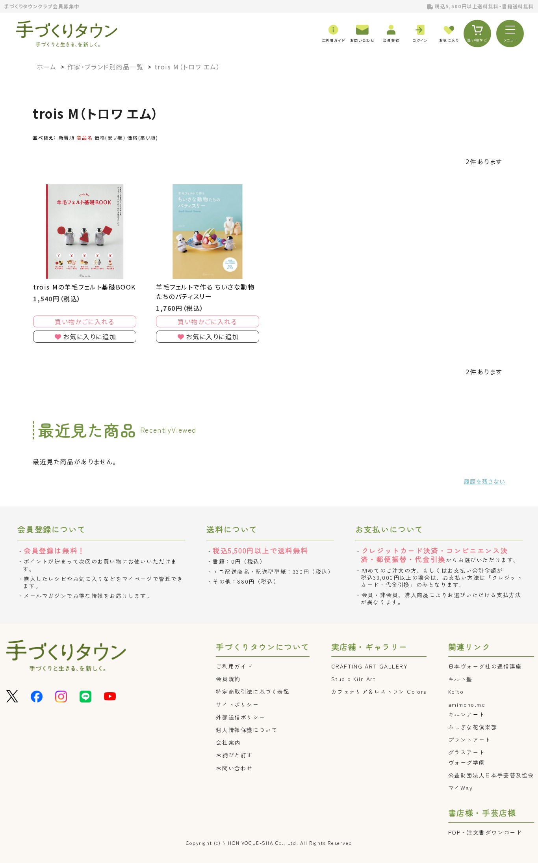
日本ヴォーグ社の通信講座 (485, 666)
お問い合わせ (234, 768)
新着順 (67, 137)
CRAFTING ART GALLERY (369, 666)
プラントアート (469, 739)
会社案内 (228, 742)
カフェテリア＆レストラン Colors (379, 691)
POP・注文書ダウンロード (485, 832)
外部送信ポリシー (240, 717)
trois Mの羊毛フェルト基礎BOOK (84, 286)
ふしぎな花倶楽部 (472, 727)
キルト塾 (460, 679)
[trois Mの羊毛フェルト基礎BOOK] (84, 231)
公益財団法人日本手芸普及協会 (491, 775)
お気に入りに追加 (89, 336)
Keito (456, 691)
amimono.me (467, 704)
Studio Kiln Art (353, 679)
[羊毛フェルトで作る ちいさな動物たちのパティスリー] (207, 231)
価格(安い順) (110, 137)
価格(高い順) (142, 137)
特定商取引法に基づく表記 (252, 691)
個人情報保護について (246, 730)
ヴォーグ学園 (466, 762)
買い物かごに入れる (84, 321)
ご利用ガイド (234, 666)
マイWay (460, 788)
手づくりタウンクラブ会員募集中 (42, 6)
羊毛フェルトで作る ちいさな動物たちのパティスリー (205, 291)
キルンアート (466, 714)
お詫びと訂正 (234, 755)
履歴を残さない (484, 481)
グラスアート (466, 752)
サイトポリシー (237, 704)
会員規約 (228, 679)
